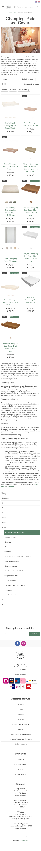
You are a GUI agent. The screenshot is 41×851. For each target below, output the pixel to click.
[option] (6, 117)
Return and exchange (21, 724)
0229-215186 (21, 807)
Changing (8, 590)
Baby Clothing (10, 537)
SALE (4, 605)
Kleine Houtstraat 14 (20, 802)
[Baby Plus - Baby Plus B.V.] (9, 7)
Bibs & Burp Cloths (12, 561)
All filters (23, 90)
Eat (3, 513)
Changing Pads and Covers (14, 532)
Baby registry (21, 774)
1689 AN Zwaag (20, 793)
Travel (4, 508)
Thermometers (11, 580)
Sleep (4, 523)
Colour (13, 90)
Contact (21, 705)
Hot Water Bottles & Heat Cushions (18, 556)
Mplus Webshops (24, 840)
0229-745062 (20, 674)
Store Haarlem (21, 764)
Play (3, 518)
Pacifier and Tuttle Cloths (14, 571)
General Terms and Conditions (21, 739)
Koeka (11, 486)
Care (15, 12)
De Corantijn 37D (20, 791)
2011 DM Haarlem (20, 805)
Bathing (8, 542)
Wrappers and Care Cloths (15, 585)
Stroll (4, 503)
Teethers (8, 547)
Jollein (36, 484)
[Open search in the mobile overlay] (24, 7)
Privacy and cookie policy (20, 836)
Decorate (5, 600)
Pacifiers (8, 552)
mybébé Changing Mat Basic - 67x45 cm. (30, 293)
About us (21, 760)
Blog (21, 769)
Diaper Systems (11, 566)
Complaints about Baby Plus (21, 734)
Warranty (21, 729)
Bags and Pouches (11, 576)
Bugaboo (5, 498)
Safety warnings (21, 744)
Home (10, 12)
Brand (4, 90)
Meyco (3, 486)
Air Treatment (10, 595)
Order (21, 710)
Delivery (21, 719)
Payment (21, 714)
